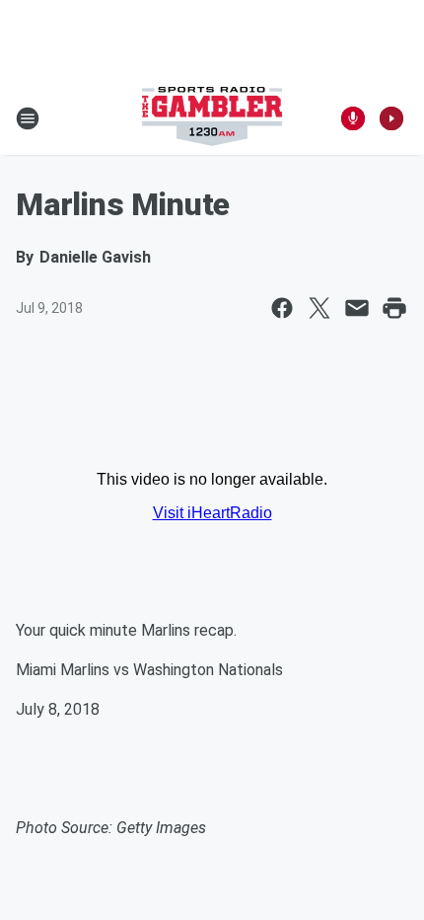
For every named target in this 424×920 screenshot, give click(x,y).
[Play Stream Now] (391, 118)
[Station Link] (212, 118)
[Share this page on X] (319, 308)
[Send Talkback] (353, 118)
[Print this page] (394, 308)
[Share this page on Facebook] (282, 308)
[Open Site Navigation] (27, 118)
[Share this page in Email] (357, 308)
